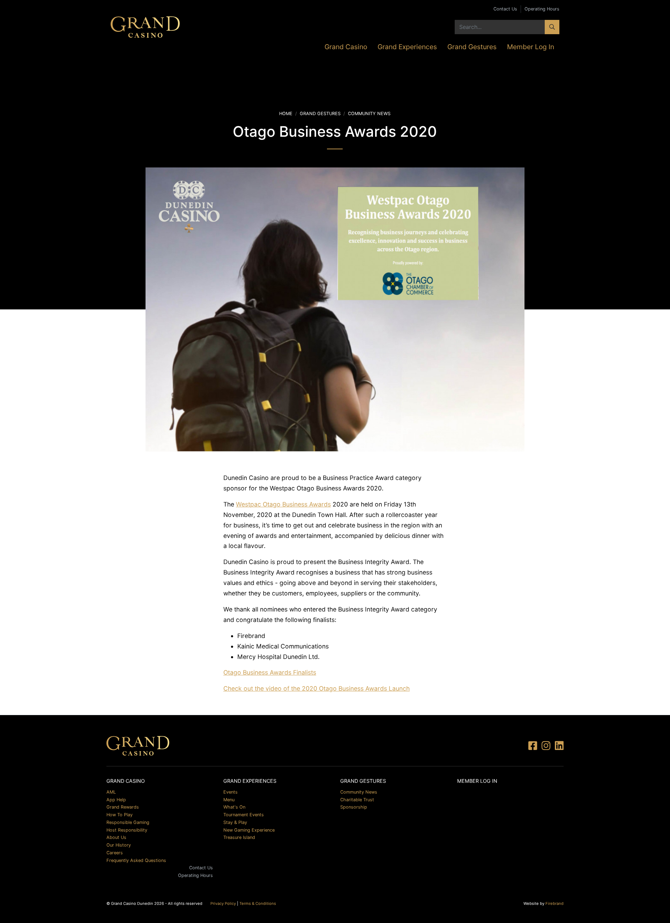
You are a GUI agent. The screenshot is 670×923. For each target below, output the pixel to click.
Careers (114, 852)
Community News (369, 113)
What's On (234, 807)
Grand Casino (346, 47)
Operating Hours (541, 9)
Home (285, 113)
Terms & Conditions (257, 903)
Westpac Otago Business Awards (283, 504)
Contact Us (505, 9)
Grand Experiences (407, 47)
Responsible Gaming (127, 822)
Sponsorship (353, 807)
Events (230, 792)
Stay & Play (235, 822)
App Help (116, 799)
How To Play (119, 814)
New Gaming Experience (249, 830)
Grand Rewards (122, 807)
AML (111, 792)
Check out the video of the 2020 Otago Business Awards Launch (316, 688)
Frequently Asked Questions (136, 860)
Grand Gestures (472, 47)
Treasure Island (239, 837)
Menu (228, 799)
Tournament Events (243, 814)
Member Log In (530, 47)
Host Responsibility (126, 830)
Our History (118, 845)
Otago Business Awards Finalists (269, 672)
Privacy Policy (223, 903)
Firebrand (554, 903)
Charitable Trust (357, 799)
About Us (116, 837)
